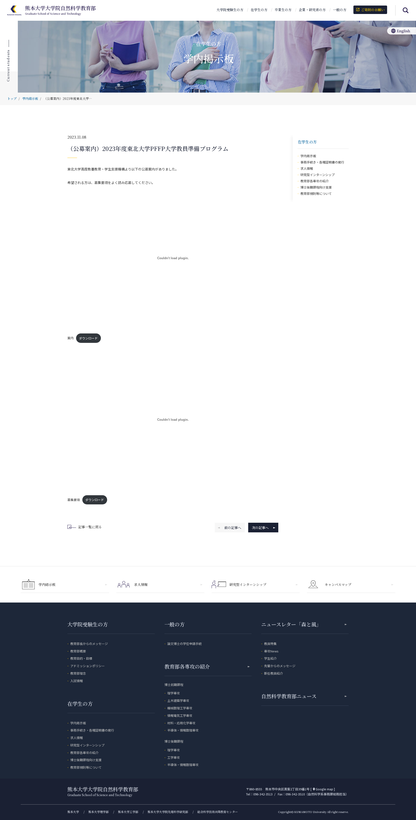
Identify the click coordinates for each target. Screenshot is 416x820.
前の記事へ (232, 527)
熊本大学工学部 (128, 812)
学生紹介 (270, 658)
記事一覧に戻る (90, 526)
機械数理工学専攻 (179, 708)
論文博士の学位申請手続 (184, 643)
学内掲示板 (308, 156)
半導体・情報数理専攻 (183, 730)
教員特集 (270, 643)
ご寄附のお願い (370, 9)
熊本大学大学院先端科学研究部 (168, 812)
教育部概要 (78, 651)
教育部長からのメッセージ (89, 643)
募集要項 (73, 499)
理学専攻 (173, 693)
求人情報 (306, 168)
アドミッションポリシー (87, 666)
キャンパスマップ (338, 584)
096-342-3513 (263, 794)
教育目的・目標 (81, 658)
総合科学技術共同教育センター (217, 812)
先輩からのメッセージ (279, 666)
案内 (70, 338)
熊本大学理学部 (98, 812)
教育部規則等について (316, 193)
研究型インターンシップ (317, 174)
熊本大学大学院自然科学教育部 (60, 10)
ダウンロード (88, 338)
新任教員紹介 (273, 673)
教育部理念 (78, 673)
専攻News (271, 651)
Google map (322, 789)
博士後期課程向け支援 (316, 187)
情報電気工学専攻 (179, 715)
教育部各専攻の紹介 (314, 181)
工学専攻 (173, 757)
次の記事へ (260, 527)
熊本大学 (73, 812)
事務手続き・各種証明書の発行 (322, 162)
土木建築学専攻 (178, 700)
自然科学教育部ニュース (289, 696)
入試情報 (76, 680)
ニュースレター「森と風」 (291, 624)
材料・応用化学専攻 (181, 723)
